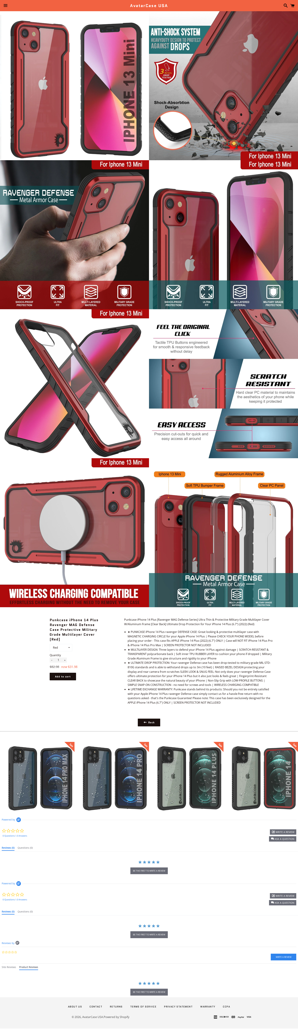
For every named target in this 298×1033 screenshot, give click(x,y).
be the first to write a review (149, 870)
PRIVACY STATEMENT (178, 1006)
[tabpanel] (149, 988)
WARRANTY (207, 1006)
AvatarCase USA (149, 6)
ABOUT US (75, 1006)
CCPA (226, 1006)
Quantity (55, 655)
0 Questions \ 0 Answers (15, 835)
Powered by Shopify (116, 1017)
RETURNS (116, 1006)
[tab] (8, 848)
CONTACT (96, 1006)
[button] (282, 839)
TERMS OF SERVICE (143, 1006)
